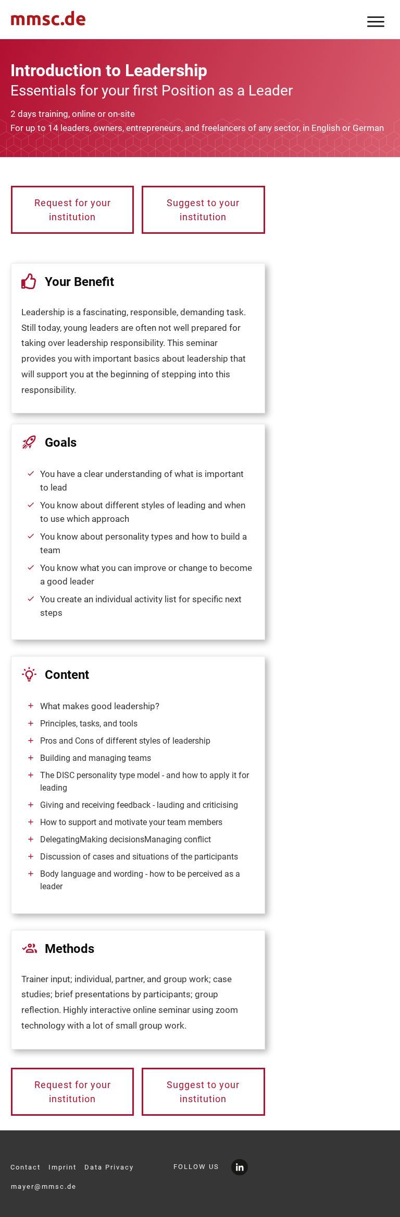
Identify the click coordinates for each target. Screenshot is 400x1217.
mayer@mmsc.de (44, 1186)
